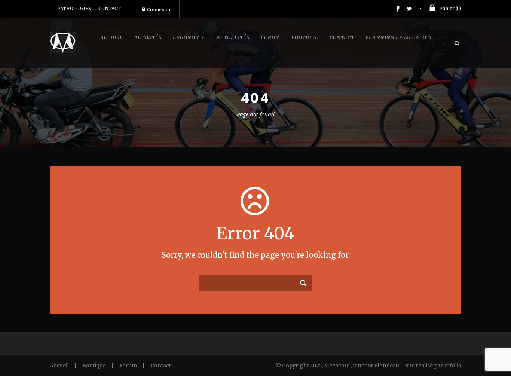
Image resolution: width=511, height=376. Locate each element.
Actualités (233, 37)
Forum (270, 37)
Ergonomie (189, 37)
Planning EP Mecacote (399, 37)
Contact (342, 37)
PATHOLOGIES (74, 8)
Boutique (304, 37)
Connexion (159, 9)
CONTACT (109, 8)
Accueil (111, 37)
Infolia (452, 365)
